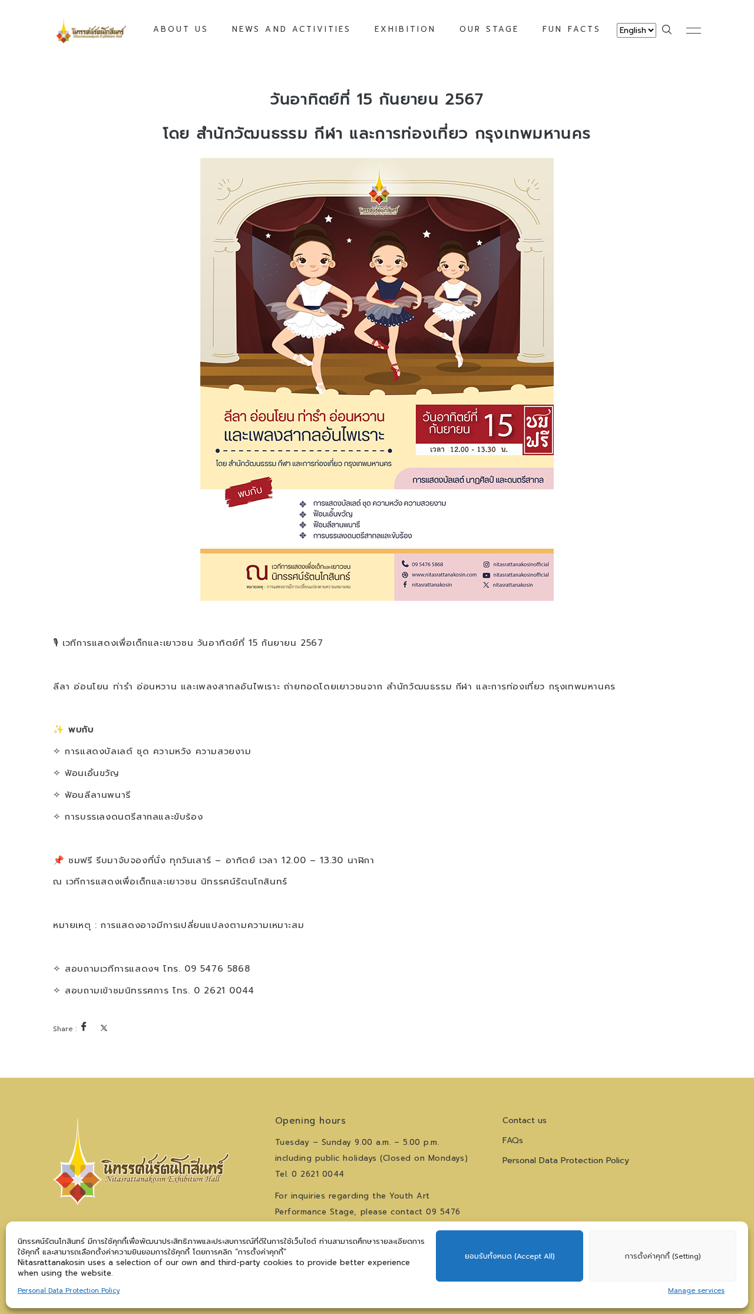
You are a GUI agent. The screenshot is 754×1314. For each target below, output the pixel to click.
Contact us (524, 1120)
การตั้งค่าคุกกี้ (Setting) (663, 1256)
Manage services (696, 1291)
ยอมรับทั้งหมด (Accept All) (510, 1256)
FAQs (512, 1140)
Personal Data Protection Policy (69, 1291)
